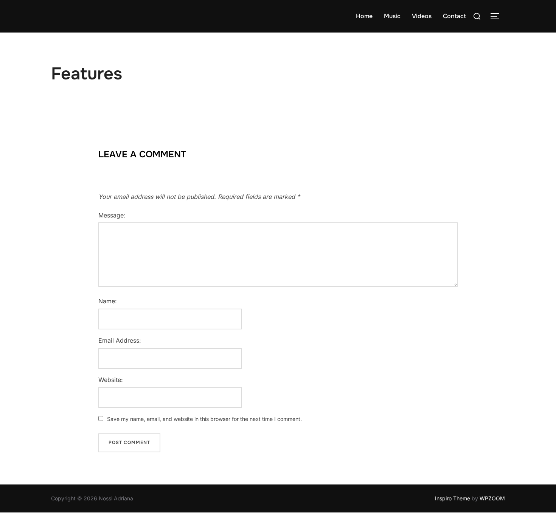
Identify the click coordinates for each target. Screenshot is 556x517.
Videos (422, 16)
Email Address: (119, 340)
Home (364, 16)
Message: (112, 215)
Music (392, 16)
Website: (110, 379)
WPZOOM (492, 498)
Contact (454, 16)
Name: (107, 301)
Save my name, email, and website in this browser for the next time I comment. (204, 419)
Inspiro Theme (452, 498)
